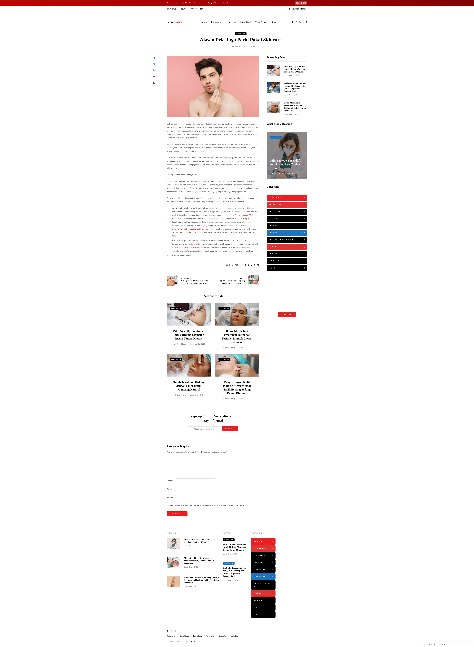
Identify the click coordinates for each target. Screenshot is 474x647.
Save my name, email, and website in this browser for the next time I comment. (207, 505)
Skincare (287, 254)
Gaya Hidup (287, 198)
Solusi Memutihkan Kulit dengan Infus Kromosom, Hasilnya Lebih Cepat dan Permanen (201, 580)
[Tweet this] (154, 64)
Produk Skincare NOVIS (287, 240)
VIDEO (287, 268)
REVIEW (287, 247)
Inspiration (233, 636)
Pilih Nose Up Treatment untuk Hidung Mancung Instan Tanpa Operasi (189, 334)
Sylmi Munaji (235, 46)
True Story (260, 22)
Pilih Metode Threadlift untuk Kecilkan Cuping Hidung (285, 164)
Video (273, 22)
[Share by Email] (154, 82)
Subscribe (230, 429)
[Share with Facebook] (154, 58)
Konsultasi (245, 22)
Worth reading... (440, 644)
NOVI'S (194, 641)
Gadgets (222, 636)
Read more (301, 3)
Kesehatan (287, 212)
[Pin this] (154, 76)
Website (171, 497)
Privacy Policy (197, 9)
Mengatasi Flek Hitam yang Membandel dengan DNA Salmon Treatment (199, 561)
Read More (287, 314)
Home (204, 22)
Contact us (171, 9)
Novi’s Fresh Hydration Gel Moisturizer (193, 229)
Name (170, 480)
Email (170, 489)
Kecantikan (287, 205)
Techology (197, 636)
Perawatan (216, 22)
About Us (183, 9)
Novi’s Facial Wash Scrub (190, 247)
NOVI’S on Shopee (299, 9)
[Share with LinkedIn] (154, 70)
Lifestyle (231, 22)
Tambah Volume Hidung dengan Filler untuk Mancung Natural (188, 385)
